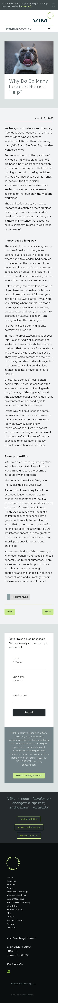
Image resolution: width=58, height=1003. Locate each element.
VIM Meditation (29, 819)
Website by (22, 995)
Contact (11, 928)
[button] (49, 28)
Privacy (10, 924)
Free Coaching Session (29, 776)
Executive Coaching (17, 892)
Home (10, 877)
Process (11, 888)
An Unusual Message (29, 827)
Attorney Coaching (16, 895)
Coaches (11, 881)
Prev (9, 612)
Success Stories (29, 836)
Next (48, 612)
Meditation (12, 906)
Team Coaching (15, 910)
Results (10, 917)
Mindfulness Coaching (18, 902)
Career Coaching (15, 899)
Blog (9, 913)
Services (11, 885)
